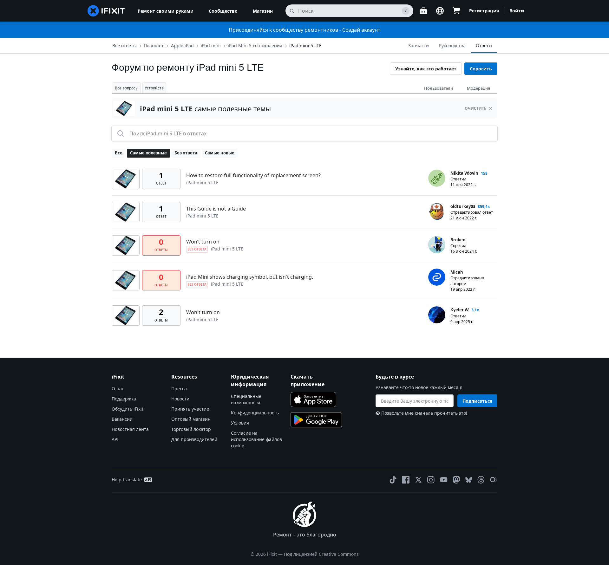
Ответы (484, 45)
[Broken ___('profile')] (436, 244)
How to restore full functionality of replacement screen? (253, 175)
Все (118, 153)
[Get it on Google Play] (316, 419)
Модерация (478, 88)
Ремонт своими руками (165, 11)
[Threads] (481, 480)
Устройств (154, 88)
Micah (456, 272)
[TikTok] (393, 480)
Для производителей (194, 439)
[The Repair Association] (493, 480)
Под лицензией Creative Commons (321, 554)
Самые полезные (148, 153)
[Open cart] (456, 10)
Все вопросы (126, 88)
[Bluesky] (468, 480)
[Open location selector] (440, 10)
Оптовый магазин (191, 419)
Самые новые (219, 153)
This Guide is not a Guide (216, 208)
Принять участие (190, 409)
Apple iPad (182, 45)
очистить (476, 108)
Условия (240, 423)
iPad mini (211, 45)
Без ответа (185, 153)
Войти (516, 11)
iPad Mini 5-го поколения (255, 45)
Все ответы (124, 45)
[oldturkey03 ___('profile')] (436, 211)
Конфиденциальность (255, 413)
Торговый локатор (191, 429)
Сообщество (223, 11)
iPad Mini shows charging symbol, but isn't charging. (249, 276)
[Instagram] (431, 480)
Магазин (263, 11)
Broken (458, 240)
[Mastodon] (456, 480)
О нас (118, 389)
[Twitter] (418, 480)
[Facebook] (405, 480)
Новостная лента (130, 429)
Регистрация (484, 11)
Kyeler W (459, 310)
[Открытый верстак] (423, 10)
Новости (180, 399)
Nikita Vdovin (464, 173)
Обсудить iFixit (127, 409)
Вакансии (122, 419)
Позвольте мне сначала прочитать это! (424, 413)
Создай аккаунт (361, 29)
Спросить (481, 69)
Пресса (179, 389)
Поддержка (124, 399)
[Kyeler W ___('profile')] (436, 314)
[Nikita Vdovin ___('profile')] (436, 178)
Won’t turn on (202, 241)
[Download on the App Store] (313, 399)
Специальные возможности (246, 399)
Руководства (452, 45)
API (115, 439)
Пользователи (438, 88)
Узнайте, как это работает (425, 69)
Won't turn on (203, 312)
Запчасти (418, 45)
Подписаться (477, 401)
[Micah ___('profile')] (436, 277)
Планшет (154, 45)
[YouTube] (444, 480)
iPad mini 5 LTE (305, 45)
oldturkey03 (462, 206)
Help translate (127, 480)
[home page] (106, 10)
